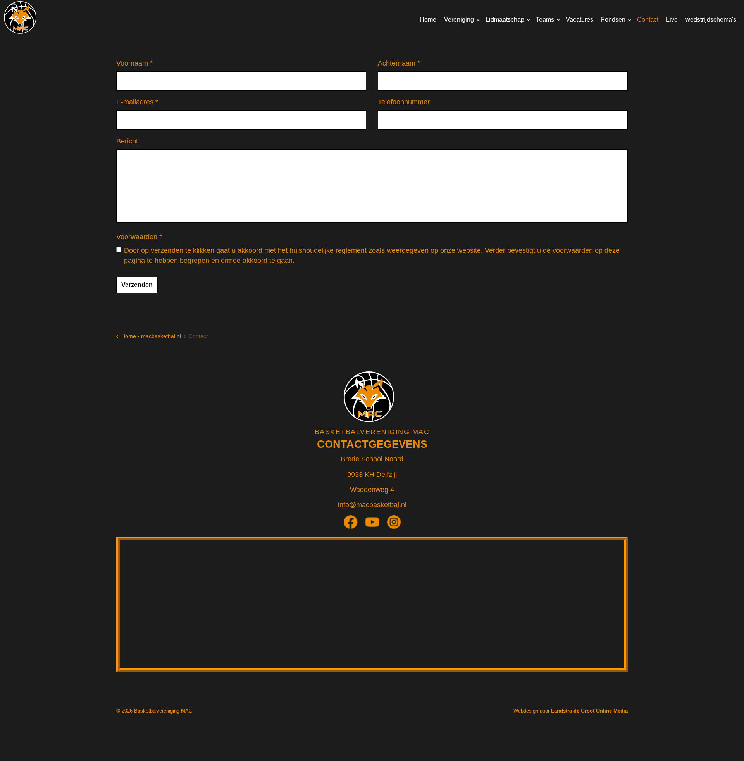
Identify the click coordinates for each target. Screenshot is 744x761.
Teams (545, 19)
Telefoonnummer (404, 102)
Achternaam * (399, 63)
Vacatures (579, 19)
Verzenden (137, 284)
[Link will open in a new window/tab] (353, 525)
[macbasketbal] (20, 17)
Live (672, 19)
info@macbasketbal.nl (372, 505)
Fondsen (613, 19)
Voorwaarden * (139, 237)
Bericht (127, 141)
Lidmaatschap (505, 19)
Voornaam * (134, 63)
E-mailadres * (137, 102)
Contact (647, 19)
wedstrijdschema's (710, 19)
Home (428, 19)
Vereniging (459, 19)
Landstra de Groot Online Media (589, 711)
